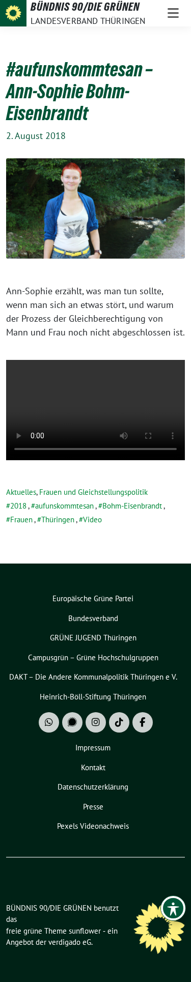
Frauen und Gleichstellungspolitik (93, 492)
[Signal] (72, 722)
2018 (18, 506)
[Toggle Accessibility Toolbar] (173, 908)
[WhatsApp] (49, 722)
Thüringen (57, 519)
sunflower (85, 931)
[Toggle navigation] (173, 13)
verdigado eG (69, 942)
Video (92, 519)
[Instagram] (96, 722)
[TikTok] (119, 722)
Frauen (21, 519)
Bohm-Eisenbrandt (132, 506)
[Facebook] (142, 722)
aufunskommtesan (64, 506)
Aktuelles (21, 492)
